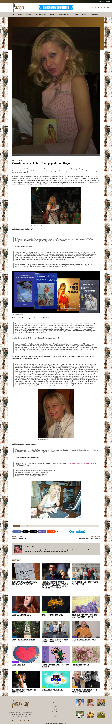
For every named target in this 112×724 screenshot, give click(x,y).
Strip (43, 662)
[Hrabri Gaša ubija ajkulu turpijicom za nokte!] (56, 654)
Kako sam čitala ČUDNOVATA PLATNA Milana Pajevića (24, 583)
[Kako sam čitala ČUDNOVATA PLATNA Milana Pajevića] (26, 571)
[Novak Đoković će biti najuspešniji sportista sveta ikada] (80, 702)
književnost (28, 525)
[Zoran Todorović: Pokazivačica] (101, 702)
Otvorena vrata (16, 662)
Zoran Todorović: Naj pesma (52, 615)
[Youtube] (104, 8)
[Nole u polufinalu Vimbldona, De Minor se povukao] (26, 679)
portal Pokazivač (16, 666)
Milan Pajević (15, 586)
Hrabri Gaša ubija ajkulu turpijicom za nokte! (55, 666)
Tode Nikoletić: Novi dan (80, 665)
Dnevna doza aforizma (19, 539)
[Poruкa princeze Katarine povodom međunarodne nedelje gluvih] (56, 629)
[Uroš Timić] (18, 549)
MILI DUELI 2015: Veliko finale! (52, 690)
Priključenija (45, 637)
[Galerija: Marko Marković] (101, 714)
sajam (42, 525)
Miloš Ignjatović (75, 619)
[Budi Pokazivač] (80, 714)
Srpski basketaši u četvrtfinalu (89, 539)
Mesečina (44, 612)
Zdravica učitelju (18, 665)
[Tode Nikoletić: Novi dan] (86, 654)
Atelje (73, 612)
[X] (101, 8)
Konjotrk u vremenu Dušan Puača (84, 640)
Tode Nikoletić (75, 666)
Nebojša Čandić (75, 641)
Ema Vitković (15, 617)
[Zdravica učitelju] (26, 654)
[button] (108, 8)
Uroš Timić (29, 546)
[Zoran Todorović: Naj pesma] (56, 604)
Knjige (14, 579)
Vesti (43, 687)
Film (43, 579)
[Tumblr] (98, 8)
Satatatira (74, 637)
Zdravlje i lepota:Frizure (21, 615)
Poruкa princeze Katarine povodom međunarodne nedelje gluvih (55, 641)
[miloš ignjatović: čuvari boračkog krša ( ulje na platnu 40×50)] (86, 604)
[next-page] (16, 593)
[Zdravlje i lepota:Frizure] (26, 604)
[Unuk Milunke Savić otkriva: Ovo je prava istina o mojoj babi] (86, 679)
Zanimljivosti (75, 687)
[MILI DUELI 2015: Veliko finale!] (56, 679)
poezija (34, 525)
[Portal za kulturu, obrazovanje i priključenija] (19, 7)
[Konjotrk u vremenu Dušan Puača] (86, 629)
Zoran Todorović (46, 590)
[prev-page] (13, 593)
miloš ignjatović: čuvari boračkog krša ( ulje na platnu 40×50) (84, 616)
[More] (58, 531)
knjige (22, 525)
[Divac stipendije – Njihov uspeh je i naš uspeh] (86, 571)
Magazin (74, 579)
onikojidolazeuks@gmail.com (78, 463)
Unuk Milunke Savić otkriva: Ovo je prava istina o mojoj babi (84, 691)
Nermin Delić (45, 691)
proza (38, 525)
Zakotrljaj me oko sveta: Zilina (23, 640)
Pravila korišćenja (62, 723)
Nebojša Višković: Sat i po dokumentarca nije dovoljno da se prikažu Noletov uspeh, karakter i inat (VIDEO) (55, 585)
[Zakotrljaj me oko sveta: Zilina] (26, 629)
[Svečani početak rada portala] (90, 714)
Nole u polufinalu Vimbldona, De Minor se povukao (24, 691)
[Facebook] (92, 8)
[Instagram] (95, 8)
